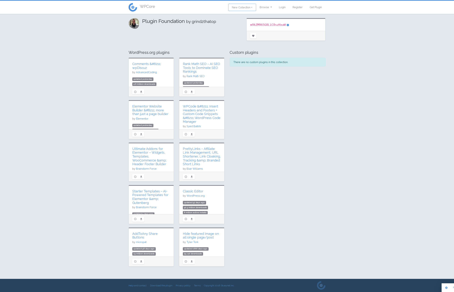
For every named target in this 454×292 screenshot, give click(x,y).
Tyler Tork (192, 242)
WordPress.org (196, 195)
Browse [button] (265, 7)
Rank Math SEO (196, 76)
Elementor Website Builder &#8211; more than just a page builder (150, 110)
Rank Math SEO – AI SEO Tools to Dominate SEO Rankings (201, 67)
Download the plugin (161, 285)
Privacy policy (183, 285)
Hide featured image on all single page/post (201, 235)
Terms (197, 285)
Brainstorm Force (146, 168)
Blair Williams (195, 168)
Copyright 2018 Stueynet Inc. (219, 285)
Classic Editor (193, 191)
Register (298, 7)
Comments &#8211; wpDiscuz (146, 66)
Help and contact (137, 285)
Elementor (142, 118)
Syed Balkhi (194, 126)
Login (282, 7)
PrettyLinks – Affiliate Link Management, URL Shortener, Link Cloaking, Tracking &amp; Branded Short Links (202, 156)
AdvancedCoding (146, 72)
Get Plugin (316, 7)
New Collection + (242, 7)
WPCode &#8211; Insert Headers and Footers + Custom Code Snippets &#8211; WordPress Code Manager (201, 113)
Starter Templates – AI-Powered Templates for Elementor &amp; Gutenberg (150, 197)
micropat (141, 242)
